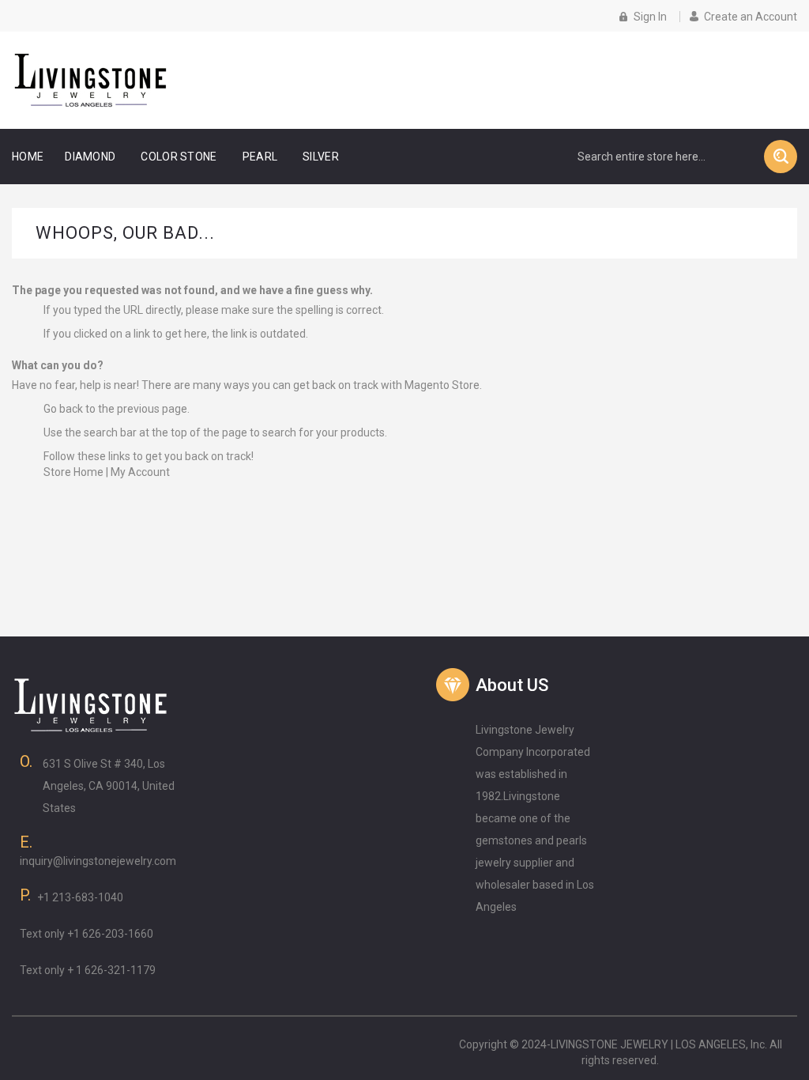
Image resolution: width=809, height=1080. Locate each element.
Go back (63, 408)
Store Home (73, 472)
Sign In (650, 16)
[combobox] (663, 156)
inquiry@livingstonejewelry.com (98, 861)
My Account (140, 472)
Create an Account (750, 16)
